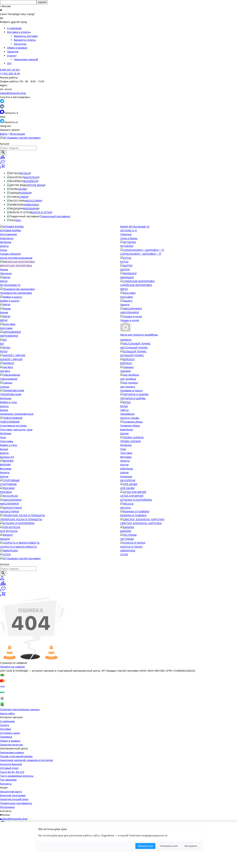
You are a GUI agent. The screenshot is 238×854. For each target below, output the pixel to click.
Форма (4, 269)
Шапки (124, 433)
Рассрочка (20, 44)
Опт (9, 63)
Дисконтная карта (11, 791)
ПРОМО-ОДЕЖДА (130, 441)
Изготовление (8, 234)
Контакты (5, 783)
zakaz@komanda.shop (13, 93)
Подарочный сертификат (55, 216)
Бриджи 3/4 (7, 457)
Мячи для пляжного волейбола (139, 334)
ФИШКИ (5, 539)
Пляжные (126, 234)
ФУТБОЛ (25, 173)
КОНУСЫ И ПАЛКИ (131, 546)
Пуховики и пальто (131, 390)
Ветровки (5, 468)
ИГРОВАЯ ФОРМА (10, 230)
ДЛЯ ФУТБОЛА (8, 531)
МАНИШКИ (127, 277)
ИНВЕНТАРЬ (31, 204)
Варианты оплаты (25, 39)
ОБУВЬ (22, 189)
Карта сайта (7, 713)
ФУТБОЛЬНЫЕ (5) (10, 285)
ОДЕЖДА (25, 192)
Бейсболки (126, 429)
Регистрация (17, 133)
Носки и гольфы (129, 418)
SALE (18, 220)
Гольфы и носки (129, 320)
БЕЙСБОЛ (126, 363)
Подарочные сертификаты (16, 803)
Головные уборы (130, 425)
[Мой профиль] (2, 579)
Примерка (6, 736)
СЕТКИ (124, 554)
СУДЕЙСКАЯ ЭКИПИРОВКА (136, 285)
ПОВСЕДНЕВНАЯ (10, 421)
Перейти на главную (12, 666)
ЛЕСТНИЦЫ (127, 539)
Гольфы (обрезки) (10, 253)
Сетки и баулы (128, 238)
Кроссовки (126, 296)
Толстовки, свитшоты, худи (16, 429)
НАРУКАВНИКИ (9, 335)
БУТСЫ (124, 261)
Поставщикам (8, 779)
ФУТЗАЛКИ (126, 246)
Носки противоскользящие (16, 257)
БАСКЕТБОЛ (31, 177)
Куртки (4, 476)
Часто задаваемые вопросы (16, 775)
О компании (14, 28)
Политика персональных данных (20, 709)
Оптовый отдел (9, 768)
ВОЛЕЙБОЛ (30, 181)
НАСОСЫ (125, 507)
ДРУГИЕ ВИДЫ (35, 185)
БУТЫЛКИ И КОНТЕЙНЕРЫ (136, 499)
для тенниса (127, 386)
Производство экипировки (16, 292)
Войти (3, 133)
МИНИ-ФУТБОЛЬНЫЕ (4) (134, 226)
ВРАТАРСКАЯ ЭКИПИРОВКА (16, 265)
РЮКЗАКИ (6, 492)
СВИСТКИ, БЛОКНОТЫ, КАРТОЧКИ (141, 523)
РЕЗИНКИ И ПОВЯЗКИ (133, 515)
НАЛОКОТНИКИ (9, 511)
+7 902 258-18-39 (10, 73)
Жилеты (5, 472)
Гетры (3, 250)
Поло (3, 437)
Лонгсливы (6, 441)
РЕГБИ (3, 351)
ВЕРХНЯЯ (5, 464)
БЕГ (2, 343)
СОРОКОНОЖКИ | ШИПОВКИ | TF (140, 253)
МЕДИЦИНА (31, 208)
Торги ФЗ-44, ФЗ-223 (12, 772)
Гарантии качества (11, 744)
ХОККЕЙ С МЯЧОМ (11, 359)
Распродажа (7, 807)
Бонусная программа (12, 795)
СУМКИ (23, 196)
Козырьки (126, 476)
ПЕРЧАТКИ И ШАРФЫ (133, 398)
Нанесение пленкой (26, 59)
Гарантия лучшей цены (14, 799)
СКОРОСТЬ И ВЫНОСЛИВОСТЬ (18, 546)
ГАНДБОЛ (126, 339)
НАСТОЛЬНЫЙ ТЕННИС (134, 347)
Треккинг (125, 371)
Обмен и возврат (17, 47)
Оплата (4, 725)
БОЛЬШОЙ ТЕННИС (132, 355)
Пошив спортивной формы (16, 756)
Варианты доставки (26, 36)
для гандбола (128, 378)
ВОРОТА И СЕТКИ (40, 212)
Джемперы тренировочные (16, 413)
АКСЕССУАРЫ (33, 200)
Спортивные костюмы (13, 425)
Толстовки (126, 453)
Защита (124, 304)
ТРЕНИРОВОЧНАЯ (10, 394)
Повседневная (8, 378)
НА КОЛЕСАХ (127, 480)
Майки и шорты (9, 300)
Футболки (5, 242)
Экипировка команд (12, 752)
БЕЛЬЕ (124, 406)
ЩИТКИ (125, 269)
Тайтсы (124, 410)
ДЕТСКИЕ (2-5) (128, 230)
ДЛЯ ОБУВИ (127, 488)
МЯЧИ (3, 281)
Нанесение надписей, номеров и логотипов (26, 760)
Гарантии (12, 51)
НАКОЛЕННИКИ (129, 312)
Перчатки (6, 273)
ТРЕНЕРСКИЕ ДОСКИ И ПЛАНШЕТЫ (21, 519)
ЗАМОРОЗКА (127, 550)
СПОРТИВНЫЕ (8, 484)
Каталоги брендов (11, 764)
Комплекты (6, 238)
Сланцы (4, 386)
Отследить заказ (10, 733)
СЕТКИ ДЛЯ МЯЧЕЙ (131, 495)
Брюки (4, 410)
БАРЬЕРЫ (125, 531)
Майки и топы (8, 402)
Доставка (5, 729)
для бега (5, 371)
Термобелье (127, 413)
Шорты (4, 246)
